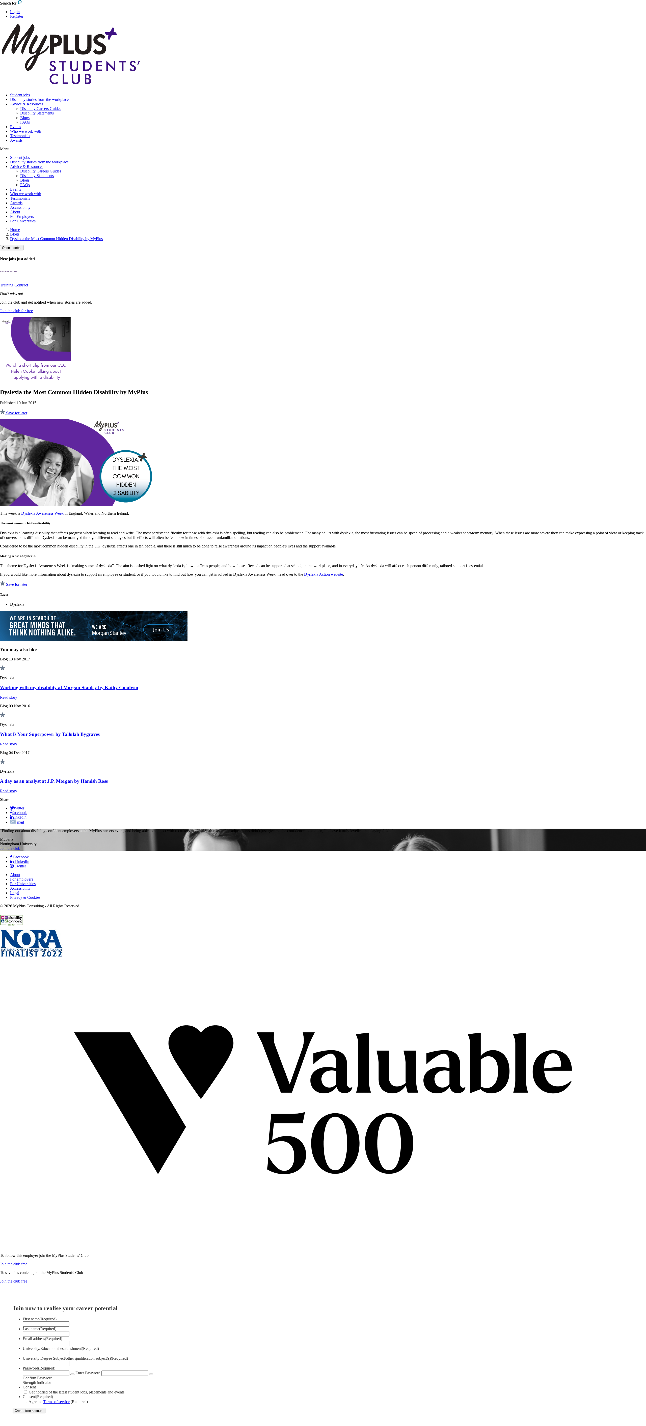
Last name (39, 1329)
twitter (19, 808)
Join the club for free (16, 311)
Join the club (10, 848)
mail (20, 822)
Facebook (20, 857)
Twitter (20, 866)
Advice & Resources (26, 104)
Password (39, 1368)
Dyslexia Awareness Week (42, 513)
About (15, 212)
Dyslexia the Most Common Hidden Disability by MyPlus (56, 239)
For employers (21, 879)
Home (15, 229)
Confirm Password (37, 1378)
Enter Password (87, 1373)
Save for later (16, 413)
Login (15, 12)
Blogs (25, 117)
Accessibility (20, 207)
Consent (29, 1387)
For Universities (23, 221)
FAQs (25, 122)
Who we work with (25, 131)
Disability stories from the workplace (39, 99)
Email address (42, 1338)
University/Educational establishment (61, 1348)
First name (40, 1319)
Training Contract (14, 285)
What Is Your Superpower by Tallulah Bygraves (50, 734)
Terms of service (56, 1402)
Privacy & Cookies (25, 897)
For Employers (22, 216)
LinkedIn (21, 861)
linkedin (20, 817)
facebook (19, 812)
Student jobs (20, 95)
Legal (14, 893)
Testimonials (20, 136)
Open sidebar (11, 248)
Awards (16, 140)
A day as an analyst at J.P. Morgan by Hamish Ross (54, 781)
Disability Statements (37, 113)
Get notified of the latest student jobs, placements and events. (77, 1392)
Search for (8, 3)
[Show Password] (72, 1374)
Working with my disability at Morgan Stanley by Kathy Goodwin (69, 687)
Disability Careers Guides (40, 108)
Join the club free (13, 1264)
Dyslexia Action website (323, 574)
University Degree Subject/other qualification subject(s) (75, 1358)
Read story (8, 697)
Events (15, 127)
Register (16, 16)
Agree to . (58, 1402)
